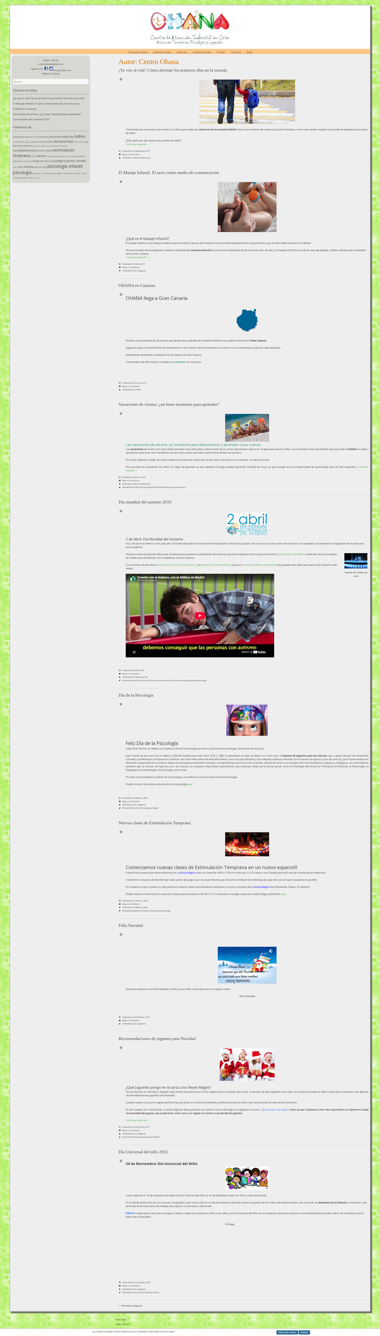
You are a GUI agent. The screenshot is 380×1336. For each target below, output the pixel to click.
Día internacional (22, 145)
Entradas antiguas (131, 1305)
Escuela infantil (44, 150)
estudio (33, 156)
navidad (81, 161)
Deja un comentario (131, 154)
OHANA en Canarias (25, 108)
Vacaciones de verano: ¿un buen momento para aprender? (47, 114)
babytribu (67, 136)
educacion (36, 146)
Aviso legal (121, 1319)
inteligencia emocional (43, 160)
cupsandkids (34, 142)
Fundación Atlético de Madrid (259, 565)
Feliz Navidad (131, 925)
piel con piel (40, 166)
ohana (28, 166)
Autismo (55, 136)
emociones (62, 146)
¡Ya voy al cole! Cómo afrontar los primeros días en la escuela (48, 98)
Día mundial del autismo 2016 (31, 119)
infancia (27, 161)
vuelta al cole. (33, 178)
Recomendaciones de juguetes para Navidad (157, 1038)
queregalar (36, 173)
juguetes (69, 161)
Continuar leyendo (136, 144)
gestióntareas (18, 161)
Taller (84, 173)
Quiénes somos (162, 52)
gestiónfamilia (79, 156)
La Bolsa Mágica (186, 872)
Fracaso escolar (52, 156)
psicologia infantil (65, 166)
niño (15, 167)
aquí (190, 784)
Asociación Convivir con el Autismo (176, 565)
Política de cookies (287, 1332)
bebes (80, 136)
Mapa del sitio (123, 1324)
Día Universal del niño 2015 (143, 1151)
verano (25, 178)
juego (59, 161)
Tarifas (221, 52)
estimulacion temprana (148, 910)
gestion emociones (66, 156)
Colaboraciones (202, 52)
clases (27, 142)
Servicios (182, 52)
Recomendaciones (142, 157)
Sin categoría (139, 270)
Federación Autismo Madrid (215, 565)
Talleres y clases (141, 907)
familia (41, 156)
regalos (59, 173)
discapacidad (63, 141)
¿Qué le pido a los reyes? (275, 1109)
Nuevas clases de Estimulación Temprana (155, 822)
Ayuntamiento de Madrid (291, 554)
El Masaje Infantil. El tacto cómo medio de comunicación (46, 103)
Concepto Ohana (138, 52)
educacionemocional (49, 146)
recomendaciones (48, 173)
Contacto (236, 52)
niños (20, 166)
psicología (22, 172)
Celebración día (141, 677)
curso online (46, 141)
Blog (249, 52)
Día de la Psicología (81, 142)
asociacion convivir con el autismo (31, 136)
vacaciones (17, 178)
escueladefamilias (24, 150)
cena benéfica (18, 142)
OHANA (137, 389)
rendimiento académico (72, 173)
